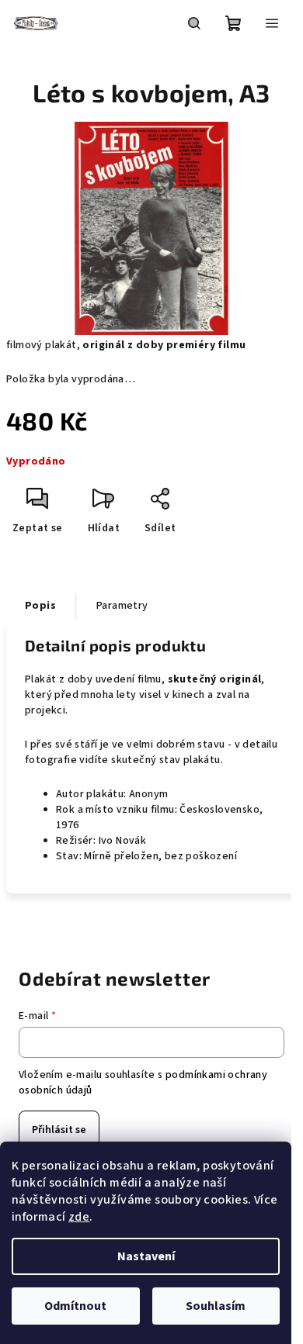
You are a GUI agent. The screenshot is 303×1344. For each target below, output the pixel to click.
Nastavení (146, 1256)
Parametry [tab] (122, 605)
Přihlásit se (59, 1130)
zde (78, 1216)
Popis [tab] (40, 605)
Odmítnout (75, 1306)
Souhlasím (216, 1306)
